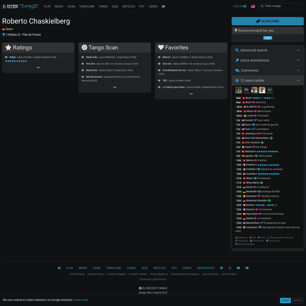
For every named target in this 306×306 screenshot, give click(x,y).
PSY (141, 6)
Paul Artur (251, 213)
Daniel (248, 120)
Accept (285, 300)
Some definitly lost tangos (185, 274)
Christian (251, 196)
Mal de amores (94, 76)
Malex (249, 160)
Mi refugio (261, 147)
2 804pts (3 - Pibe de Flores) (23, 34)
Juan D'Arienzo (210, 274)
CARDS (153, 6)
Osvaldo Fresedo (138, 274)
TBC (165, 80)
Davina (250, 205)
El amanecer (264, 178)
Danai (249, 218)
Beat (248, 97)
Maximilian (252, 222)
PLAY (47, 6)
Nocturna (260, 102)
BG (246, 89)
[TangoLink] (255, 120)
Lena (250, 115)
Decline (298, 300)
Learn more (81, 300)
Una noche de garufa (266, 124)
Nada (13, 57)
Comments (249, 70)
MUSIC (59, 6)
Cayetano (251, 227)
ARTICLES (128, 6)
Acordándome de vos (174, 70)
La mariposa (264, 218)
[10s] (6, 57)
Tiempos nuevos (269, 196)
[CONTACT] (163, 6)
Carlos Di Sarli (228, 274)
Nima (250, 111)
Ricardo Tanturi (95, 274)
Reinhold (251, 191)
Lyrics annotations (254, 60)
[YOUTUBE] (238, 268)
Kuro (247, 124)
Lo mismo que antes (174, 87)
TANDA (103, 6)
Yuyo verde (263, 120)
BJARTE (251, 106)
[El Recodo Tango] (59, 268)
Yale (247, 129)
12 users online (252, 80)
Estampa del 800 (270, 191)
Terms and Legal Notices (153, 279)
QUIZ (115, 6)
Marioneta (91, 70)
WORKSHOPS (205, 268)
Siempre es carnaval (271, 169)
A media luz (262, 187)
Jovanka (251, 173)
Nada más (91, 57)
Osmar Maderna (159, 274)
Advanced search (253, 50)
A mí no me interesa (273, 213)
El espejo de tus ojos (275, 222)
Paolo (248, 147)
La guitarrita (267, 106)
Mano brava (264, 111)
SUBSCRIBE (269, 21)
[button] (253, 6)
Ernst (249, 187)
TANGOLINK (86, 6)
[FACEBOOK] (221, 268)
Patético (262, 160)
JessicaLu (251, 133)
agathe (249, 155)
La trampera (262, 129)
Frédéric (251, 164)
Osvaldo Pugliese (116, 274)
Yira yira (90, 63)
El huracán (263, 115)
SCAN (71, 6)
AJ (269, 89)
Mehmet (249, 151)
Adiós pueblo (265, 155)
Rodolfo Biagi (77, 274)
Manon (166, 57)
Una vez (167, 63)
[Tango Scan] (253, 124)
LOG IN (238, 6)
